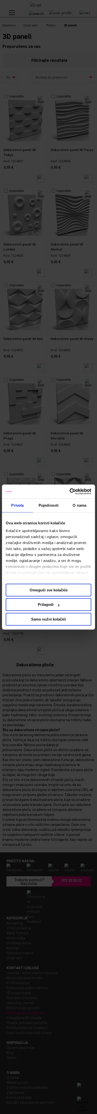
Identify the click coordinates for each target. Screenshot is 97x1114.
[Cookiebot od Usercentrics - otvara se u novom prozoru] (69, 491)
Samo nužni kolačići (48, 619)
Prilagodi (45, 604)
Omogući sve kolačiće (49, 590)
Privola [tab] (17, 505)
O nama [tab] (79, 505)
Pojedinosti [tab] (48, 505)
